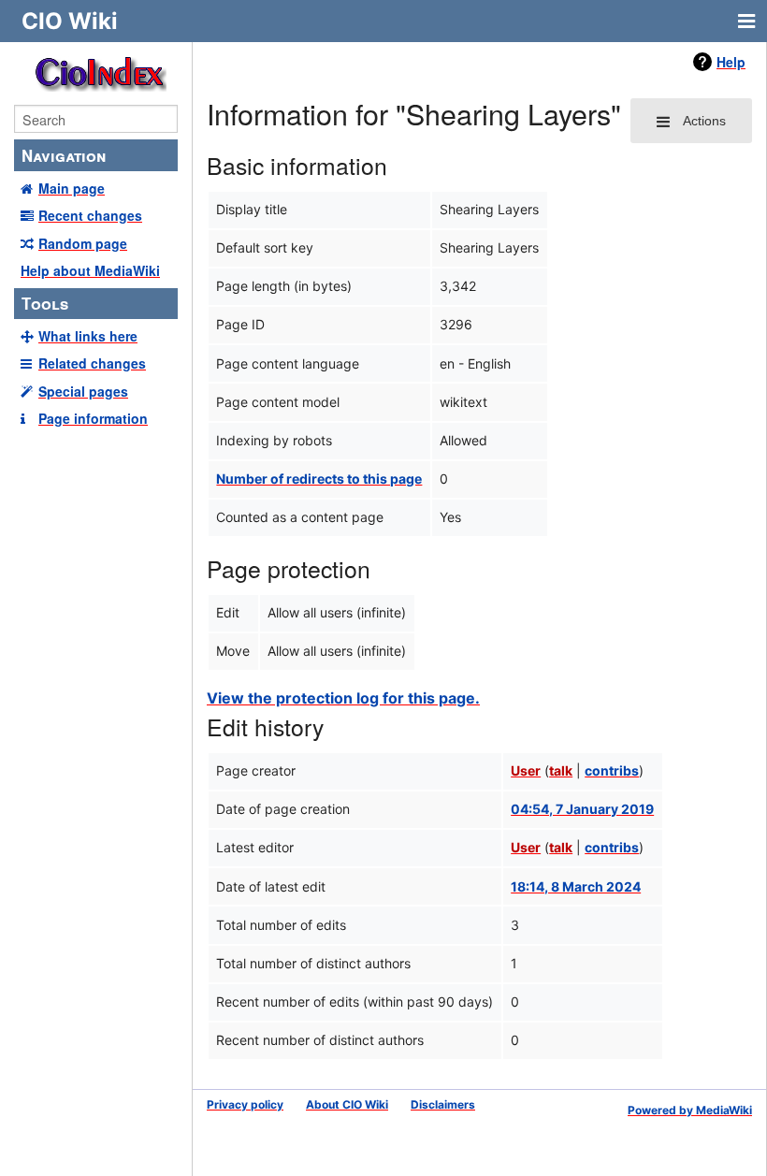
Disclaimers (443, 1104)
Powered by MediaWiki (690, 1110)
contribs (612, 770)
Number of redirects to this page (319, 478)
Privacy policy (245, 1104)
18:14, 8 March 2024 (576, 886)
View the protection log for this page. (343, 698)
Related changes (92, 363)
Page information (93, 418)
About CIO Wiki (347, 1104)
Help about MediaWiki (90, 270)
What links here (87, 336)
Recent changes (90, 215)
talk (560, 770)
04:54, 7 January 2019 (582, 809)
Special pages (83, 391)
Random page (82, 243)
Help (730, 61)
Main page (71, 188)
